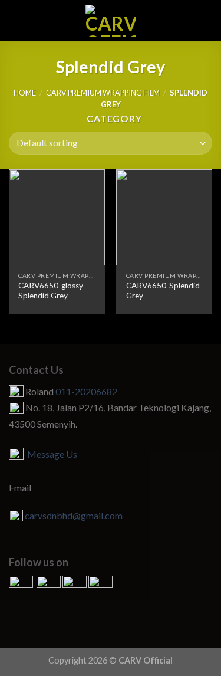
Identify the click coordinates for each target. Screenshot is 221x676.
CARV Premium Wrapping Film (103, 92)
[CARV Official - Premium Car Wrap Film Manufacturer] (110, 20)
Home (25, 92)
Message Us (50, 454)
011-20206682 (86, 391)
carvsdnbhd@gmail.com (74, 515)
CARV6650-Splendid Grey (163, 291)
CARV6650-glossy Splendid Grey (50, 291)
